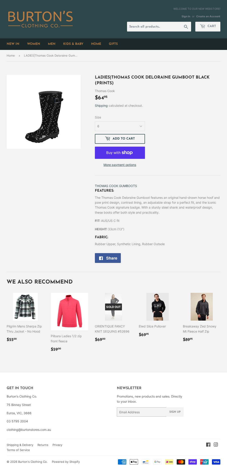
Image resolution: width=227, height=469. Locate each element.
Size (98, 117)
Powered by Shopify (66, 461)
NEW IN (13, 44)
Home (11, 55)
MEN (51, 44)
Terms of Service (18, 450)
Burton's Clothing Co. (33, 461)
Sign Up (175, 412)
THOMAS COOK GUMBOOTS (116, 186)
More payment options (120, 165)
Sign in (186, 16)
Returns (42, 445)
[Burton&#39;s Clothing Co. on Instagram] (216, 445)
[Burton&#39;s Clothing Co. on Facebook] (208, 445)
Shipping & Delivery (20, 445)
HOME (96, 44)
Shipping (101, 105)
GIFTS (113, 44)
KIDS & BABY (73, 44)
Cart (211, 26)
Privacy (57, 445)
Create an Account (208, 16)
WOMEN (33, 44)
